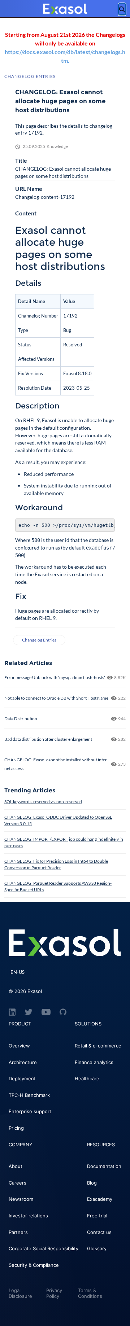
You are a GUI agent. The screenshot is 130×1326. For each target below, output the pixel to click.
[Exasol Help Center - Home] (65, 9)
